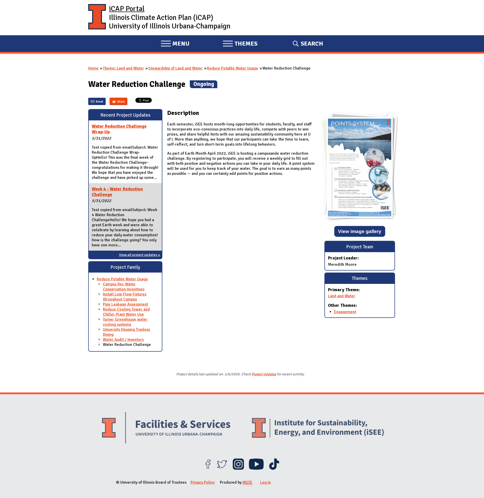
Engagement (345, 311)
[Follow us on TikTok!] (274, 468)
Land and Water (341, 295)
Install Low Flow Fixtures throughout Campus (124, 297)
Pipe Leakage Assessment (125, 304)
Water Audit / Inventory (123, 339)
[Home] (97, 17)
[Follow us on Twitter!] (222, 468)
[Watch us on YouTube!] (256, 468)
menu (175, 44)
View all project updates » (139, 254)
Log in (265, 482)
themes (240, 44)
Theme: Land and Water (123, 68)
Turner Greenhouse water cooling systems (125, 322)
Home (93, 68)
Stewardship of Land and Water (175, 68)
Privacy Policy (203, 482)
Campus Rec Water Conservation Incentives (123, 287)
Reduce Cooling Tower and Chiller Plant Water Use (126, 312)
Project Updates (264, 374)
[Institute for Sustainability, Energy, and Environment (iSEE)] (318, 428)
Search (312, 43)
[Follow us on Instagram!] (238, 468)
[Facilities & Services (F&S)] (166, 428)
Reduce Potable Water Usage (232, 68)
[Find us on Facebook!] (208, 468)
